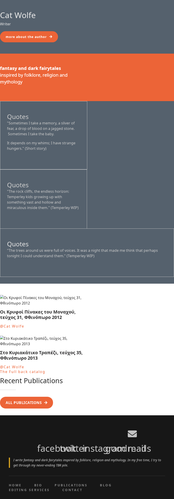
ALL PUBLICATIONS (24, 402)
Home (15, 485)
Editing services (29, 490)
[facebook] (42, 431)
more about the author (26, 37)
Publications (71, 485)
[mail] (132, 431)
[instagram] (87, 431)
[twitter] (64, 431)
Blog (106, 485)
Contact (72, 490)
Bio (38, 485)
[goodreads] (110, 431)
